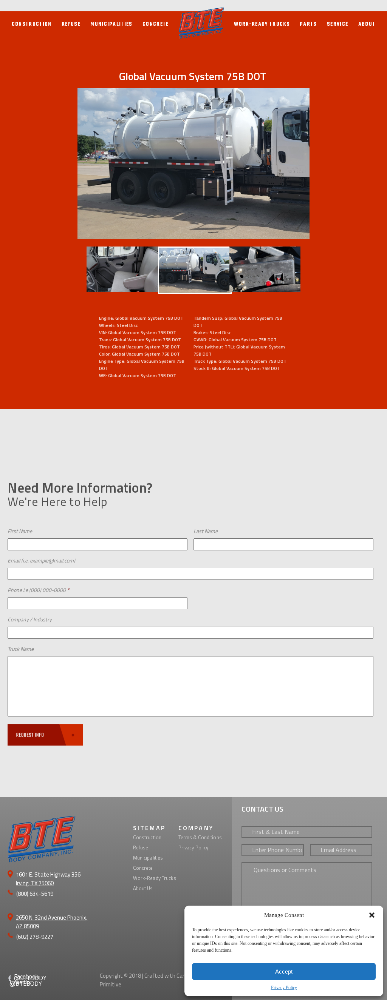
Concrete (143, 868)
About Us (143, 888)
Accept (284, 971)
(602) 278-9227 (34, 936)
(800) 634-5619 (34, 893)
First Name (20, 531)
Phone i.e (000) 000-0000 (39, 590)
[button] (372, 915)
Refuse (141, 847)
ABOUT (367, 24)
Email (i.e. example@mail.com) (41, 560)
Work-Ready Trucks (154, 878)
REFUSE (71, 24)
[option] (193, 163)
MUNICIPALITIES (111, 24)
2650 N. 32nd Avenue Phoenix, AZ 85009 (51, 922)
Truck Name (21, 649)
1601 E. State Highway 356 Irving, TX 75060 (48, 879)
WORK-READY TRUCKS (262, 24)
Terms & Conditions (200, 837)
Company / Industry (30, 619)
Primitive (110, 984)
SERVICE (337, 24)
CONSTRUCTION (32, 24)
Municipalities (148, 857)
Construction (147, 837)
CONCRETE (155, 24)
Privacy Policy (284, 987)
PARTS (308, 24)
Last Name (206, 531)
